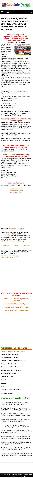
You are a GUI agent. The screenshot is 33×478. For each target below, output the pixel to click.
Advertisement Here (16, 191)
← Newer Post (5, 245)
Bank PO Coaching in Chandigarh (10, 256)
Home (16, 245)
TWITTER (25, 299)
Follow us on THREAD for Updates (16, 310)
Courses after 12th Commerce (11, 370)
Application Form (16, 192)
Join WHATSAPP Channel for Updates (16, 307)
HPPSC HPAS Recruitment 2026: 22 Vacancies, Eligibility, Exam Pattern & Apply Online (15, 420)
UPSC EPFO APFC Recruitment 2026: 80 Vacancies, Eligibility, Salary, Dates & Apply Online (15, 426)
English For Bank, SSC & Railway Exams (13, 351)
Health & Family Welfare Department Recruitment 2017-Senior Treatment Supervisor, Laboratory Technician (14, 24)
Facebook (21, 229)
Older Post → (28, 245)
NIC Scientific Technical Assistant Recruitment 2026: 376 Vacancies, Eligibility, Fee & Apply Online (16, 409)
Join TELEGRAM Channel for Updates (16, 304)
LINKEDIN (16, 300)
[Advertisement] (16, 209)
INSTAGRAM (17, 299)
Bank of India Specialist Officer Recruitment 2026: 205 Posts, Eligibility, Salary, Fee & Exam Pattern (16, 437)
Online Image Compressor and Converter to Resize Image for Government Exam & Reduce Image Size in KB (16, 455)
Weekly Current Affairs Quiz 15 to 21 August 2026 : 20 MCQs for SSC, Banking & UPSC (16, 448)
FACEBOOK (8, 299)
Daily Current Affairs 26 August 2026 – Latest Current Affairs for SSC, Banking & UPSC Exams (15, 414)
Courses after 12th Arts (9, 364)
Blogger (24, 476)
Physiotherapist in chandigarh (9, 257)
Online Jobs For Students (9, 354)
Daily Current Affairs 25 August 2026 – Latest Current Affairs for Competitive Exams (14, 403)
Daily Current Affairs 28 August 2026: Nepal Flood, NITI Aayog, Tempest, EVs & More (16, 443)
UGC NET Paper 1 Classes (9, 357)
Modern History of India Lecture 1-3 (13, 361)
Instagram (13, 229)
